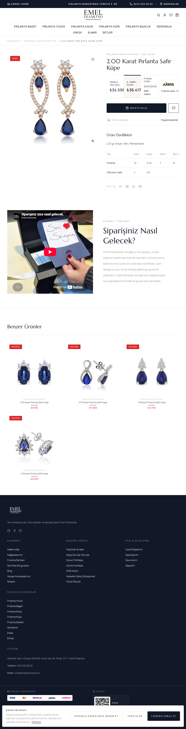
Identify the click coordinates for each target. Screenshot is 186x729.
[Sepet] (177, 15)
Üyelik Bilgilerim (134, 549)
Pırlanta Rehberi (16, 560)
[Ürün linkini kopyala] (120, 186)
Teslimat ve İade (75, 549)
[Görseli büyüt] (92, 141)
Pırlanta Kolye (82, 26)
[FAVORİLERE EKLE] (174, 108)
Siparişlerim (132, 554)
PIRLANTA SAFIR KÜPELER (40, 41)
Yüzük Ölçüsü (73, 581)
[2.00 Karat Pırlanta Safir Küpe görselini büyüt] (53, 100)
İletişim (11, 581)
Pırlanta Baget (25, 26)
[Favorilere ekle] (92, 59)
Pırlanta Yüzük (54, 26)
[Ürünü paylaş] (127, 186)
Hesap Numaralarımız (19, 576)
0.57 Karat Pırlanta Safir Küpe (93, 402)
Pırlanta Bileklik (138, 26)
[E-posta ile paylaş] (140, 186)
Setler (108, 32)
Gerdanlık (164, 26)
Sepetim (130, 565)
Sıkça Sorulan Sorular (78, 554)
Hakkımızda (13, 549)
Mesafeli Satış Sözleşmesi (80, 576)
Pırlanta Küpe (109, 26)
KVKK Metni (72, 570)
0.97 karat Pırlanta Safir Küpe (34, 402)
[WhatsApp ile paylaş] (134, 186)
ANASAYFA (13, 41)
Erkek (77, 32)
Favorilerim (131, 560)
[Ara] (158, 15)
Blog (9, 570)
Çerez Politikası (74, 560)
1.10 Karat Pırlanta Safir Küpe (34, 473)
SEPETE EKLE (138, 108)
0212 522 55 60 (20, 665)
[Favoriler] (171, 15)
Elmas (92, 32)
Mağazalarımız (15, 554)
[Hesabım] (164, 15)
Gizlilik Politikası (74, 565)
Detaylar (36, 722)
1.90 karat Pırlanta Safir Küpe (152, 402)
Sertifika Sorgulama (18, 565)
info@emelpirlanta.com (23, 673)
